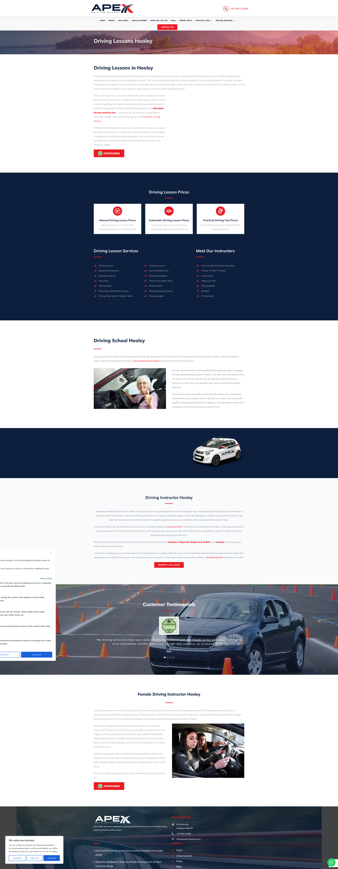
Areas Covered (184, 855)
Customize (17, 858)
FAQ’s (179, 850)
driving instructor (214, 557)
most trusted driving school (146, 360)
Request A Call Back (169, 565)
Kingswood (196, 542)
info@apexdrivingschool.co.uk (188, 839)
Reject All (34, 858)
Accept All (51, 858)
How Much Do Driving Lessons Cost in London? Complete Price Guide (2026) (129, 852)
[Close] (50, 552)
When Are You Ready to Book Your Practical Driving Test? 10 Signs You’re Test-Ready (128, 864)
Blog (178, 866)
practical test (175, 526)
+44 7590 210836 (239, 8)
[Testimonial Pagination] (165, 657)
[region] (34, 850)
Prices (179, 861)
